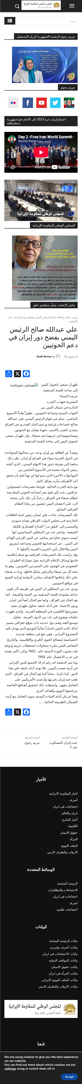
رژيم (75, 317)
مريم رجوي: (32, 743)
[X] (17, 374)
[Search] (9, 21)
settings (10, 1069)
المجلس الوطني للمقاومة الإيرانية (54, 225)
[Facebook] (26, 374)
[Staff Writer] (58, 356)
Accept (69, 1077)
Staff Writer (44, 356)
